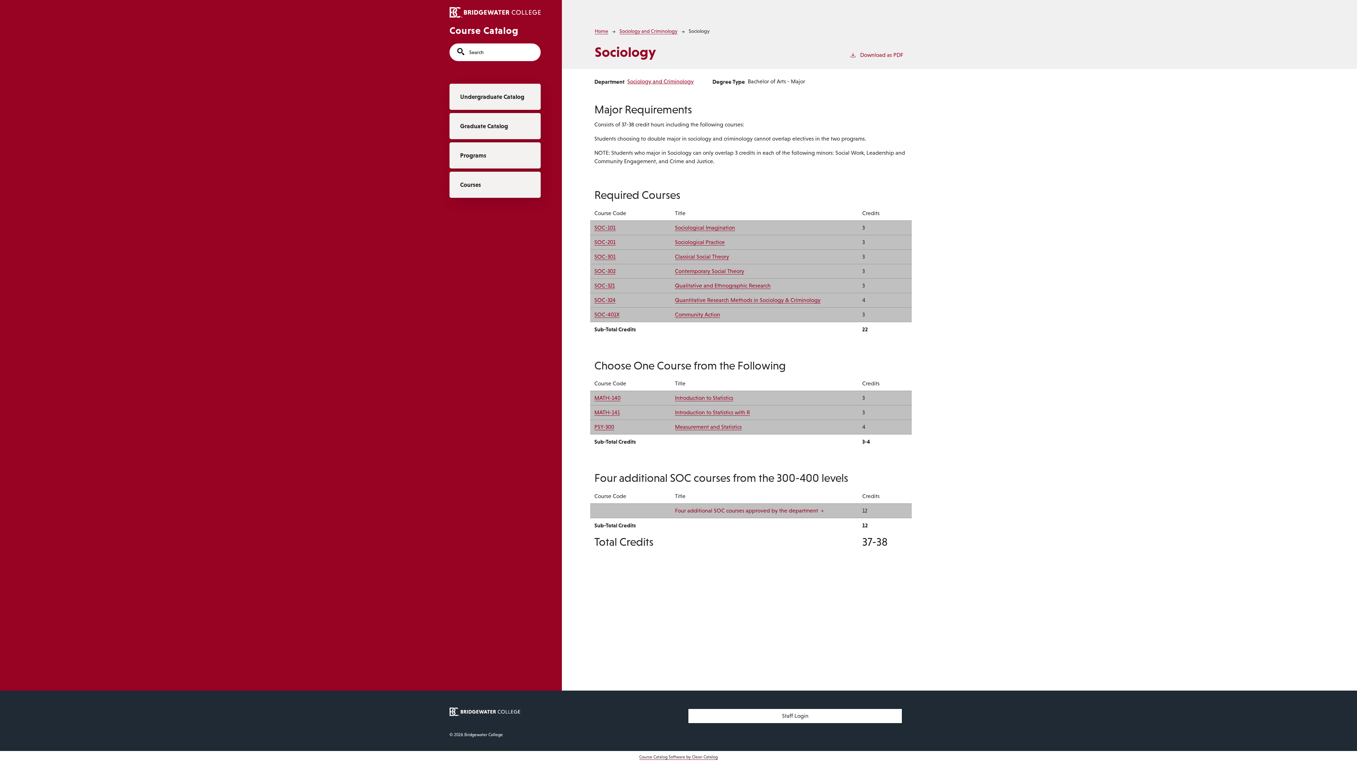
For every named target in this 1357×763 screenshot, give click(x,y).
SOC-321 (604, 286)
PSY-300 (604, 427)
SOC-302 (605, 271)
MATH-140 (607, 398)
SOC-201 (605, 242)
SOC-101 (605, 228)
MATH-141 (607, 412)
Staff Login (795, 716)
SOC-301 (605, 257)
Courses (470, 184)
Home (601, 31)
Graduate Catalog (484, 126)
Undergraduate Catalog (492, 96)
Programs (473, 155)
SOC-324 (605, 300)
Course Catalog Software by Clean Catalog (678, 757)
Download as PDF (881, 55)
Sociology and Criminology (648, 31)
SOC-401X (606, 315)
